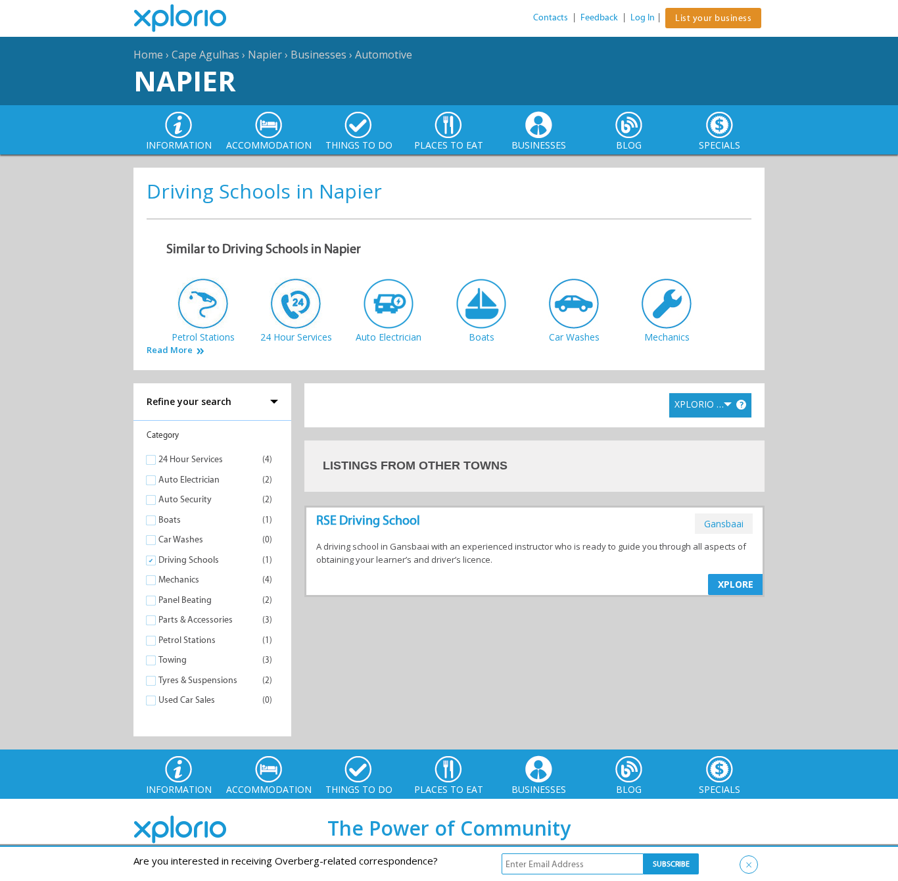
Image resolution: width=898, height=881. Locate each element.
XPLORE (735, 584)
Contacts (550, 17)
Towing (172, 659)
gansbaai (724, 523)
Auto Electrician (189, 479)
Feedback (599, 17)
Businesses (318, 54)
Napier (265, 54)
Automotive (383, 54)
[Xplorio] (190, 18)
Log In (642, 17)
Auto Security (185, 499)
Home (148, 54)
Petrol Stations (187, 640)
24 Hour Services (190, 459)
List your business (713, 18)
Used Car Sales (186, 699)
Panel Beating (185, 600)
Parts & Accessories (195, 619)
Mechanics (178, 579)
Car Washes (180, 539)
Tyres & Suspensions (197, 680)
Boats (169, 519)
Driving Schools (188, 559)
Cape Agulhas (205, 54)
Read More (170, 350)
